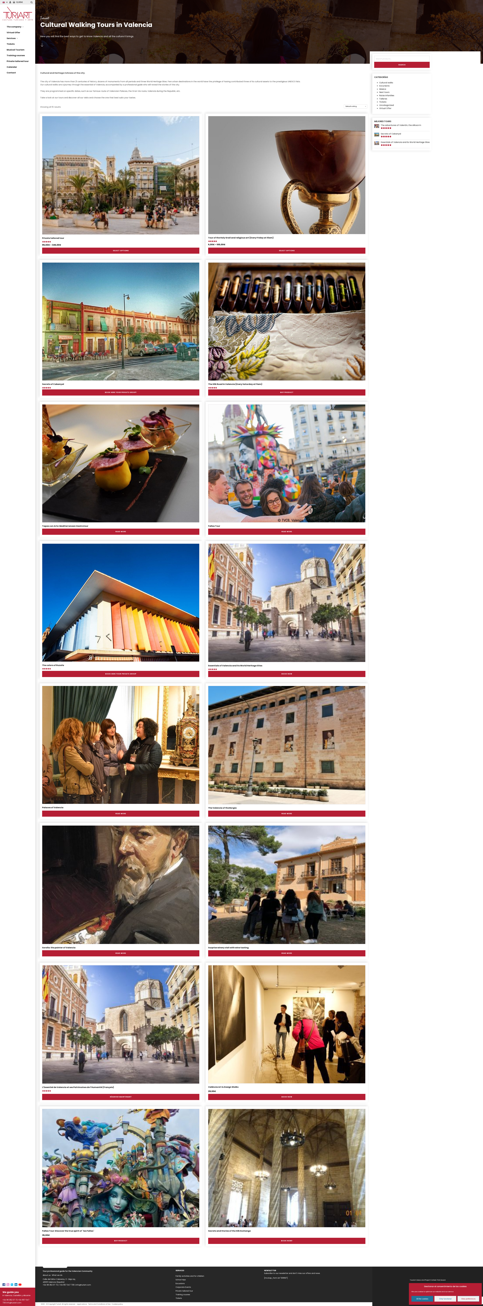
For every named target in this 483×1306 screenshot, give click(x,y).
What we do (57, 1275)
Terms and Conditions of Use (99, 1304)
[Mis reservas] (10, 2)
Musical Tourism (15, 49)
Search (402, 65)
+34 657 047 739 (66, 1285)
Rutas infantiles (386, 95)
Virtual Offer (13, 32)
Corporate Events (183, 1287)
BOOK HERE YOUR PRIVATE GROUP (120, 674)
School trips (181, 1279)
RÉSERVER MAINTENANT (121, 1097)
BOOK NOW (286, 674)
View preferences (468, 1299)
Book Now (286, 1097)
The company (14, 26)
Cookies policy (117, 1304)
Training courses (16, 55)
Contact (11, 72)
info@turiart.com (13, 1302)
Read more (120, 532)
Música (382, 89)
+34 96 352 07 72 (10, 1300)
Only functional (445, 1299)
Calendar (12, 67)
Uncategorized (386, 105)
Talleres (383, 98)
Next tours (384, 92)
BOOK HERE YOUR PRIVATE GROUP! (121, 392)
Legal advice (82, 1304)
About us (47, 1275)
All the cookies (422, 1299)
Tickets (11, 44)
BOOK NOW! (286, 1241)
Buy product (286, 392)
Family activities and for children (190, 1276)
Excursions (384, 85)
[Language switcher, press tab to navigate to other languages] (6, 2)
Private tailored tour (18, 61)
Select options (121, 251)
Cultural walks (386, 82)
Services (11, 38)
